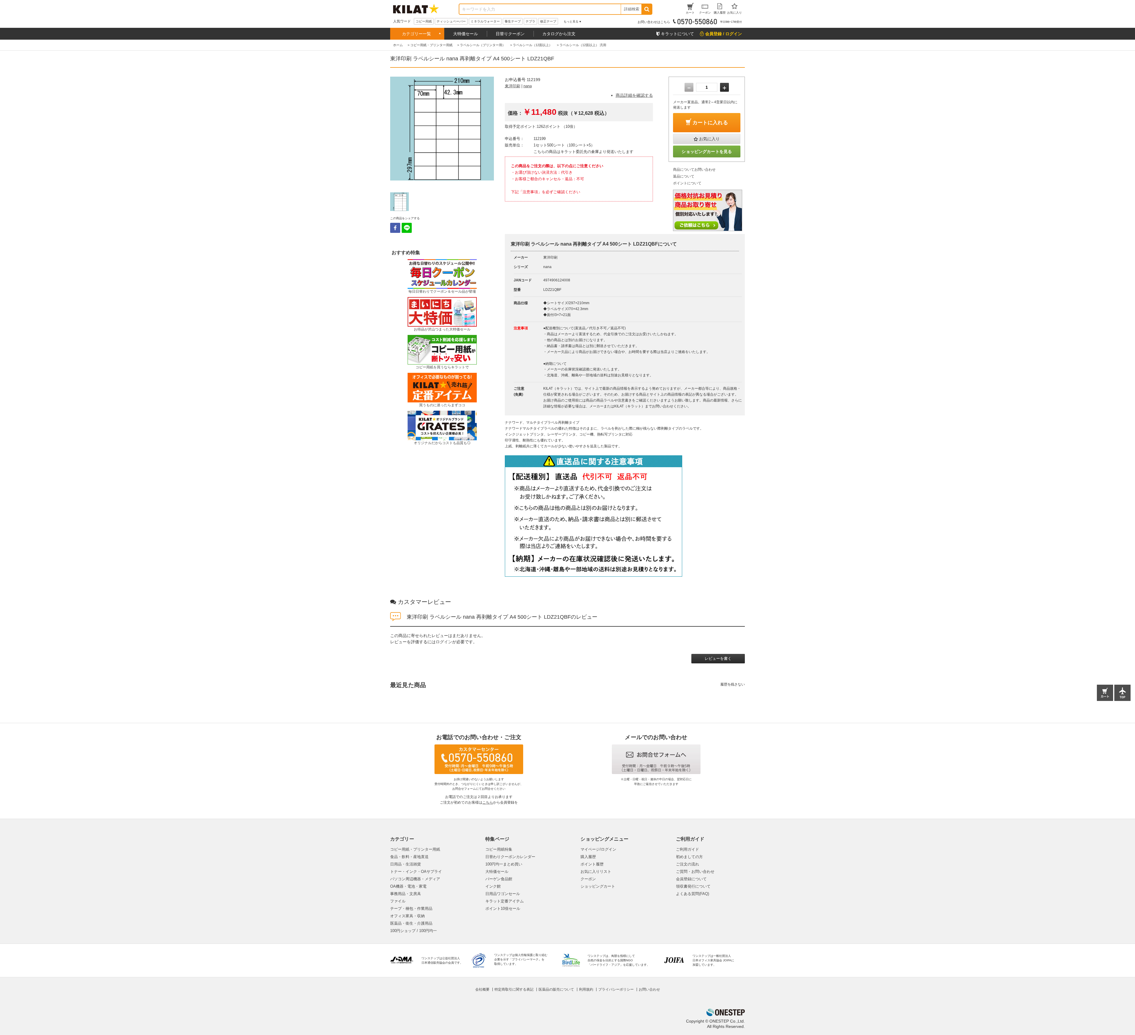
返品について (683, 176)
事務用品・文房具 (405, 893)
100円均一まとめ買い (503, 864)
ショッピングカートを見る (707, 151)
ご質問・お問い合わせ (695, 871)
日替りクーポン (510, 33)
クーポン (588, 879)
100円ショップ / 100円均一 (413, 930)
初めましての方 (689, 857)
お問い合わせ (649, 989)
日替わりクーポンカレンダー (510, 857)
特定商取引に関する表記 (514, 989)
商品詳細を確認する (634, 95)
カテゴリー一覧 (416, 33)
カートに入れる (710, 122)
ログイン (444, 641)
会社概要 (482, 989)
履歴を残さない (732, 684)
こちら (487, 802)
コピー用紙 (424, 21)
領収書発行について (693, 886)
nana (527, 86)
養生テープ (513, 21)
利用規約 (586, 989)
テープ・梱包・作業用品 (411, 908)
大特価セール (465, 33)
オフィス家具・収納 (407, 916)
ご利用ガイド (687, 849)
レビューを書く (718, 658)
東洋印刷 (512, 86)
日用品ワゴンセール (502, 893)
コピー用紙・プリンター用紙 (415, 849)
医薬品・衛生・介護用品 (411, 923)
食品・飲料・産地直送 (409, 857)
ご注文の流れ (687, 864)
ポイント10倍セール (502, 908)
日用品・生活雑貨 (405, 864)
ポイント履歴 (592, 864)
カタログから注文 (558, 33)
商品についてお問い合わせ (694, 169)
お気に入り (709, 138)
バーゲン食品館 (498, 879)
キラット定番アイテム (504, 901)
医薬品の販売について (556, 989)
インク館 (493, 886)
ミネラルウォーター (485, 21)
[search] (646, 9)
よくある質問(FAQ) (692, 893)
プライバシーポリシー (616, 989)
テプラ (530, 21)
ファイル (398, 901)
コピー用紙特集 (498, 849)
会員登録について (691, 879)
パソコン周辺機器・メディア (415, 879)
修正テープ (548, 21)
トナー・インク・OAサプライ (416, 871)
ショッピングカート (598, 886)
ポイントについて (687, 183)
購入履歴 (588, 857)
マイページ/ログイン (598, 849)
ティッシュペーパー (451, 21)
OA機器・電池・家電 (408, 886)
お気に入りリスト (596, 871)
